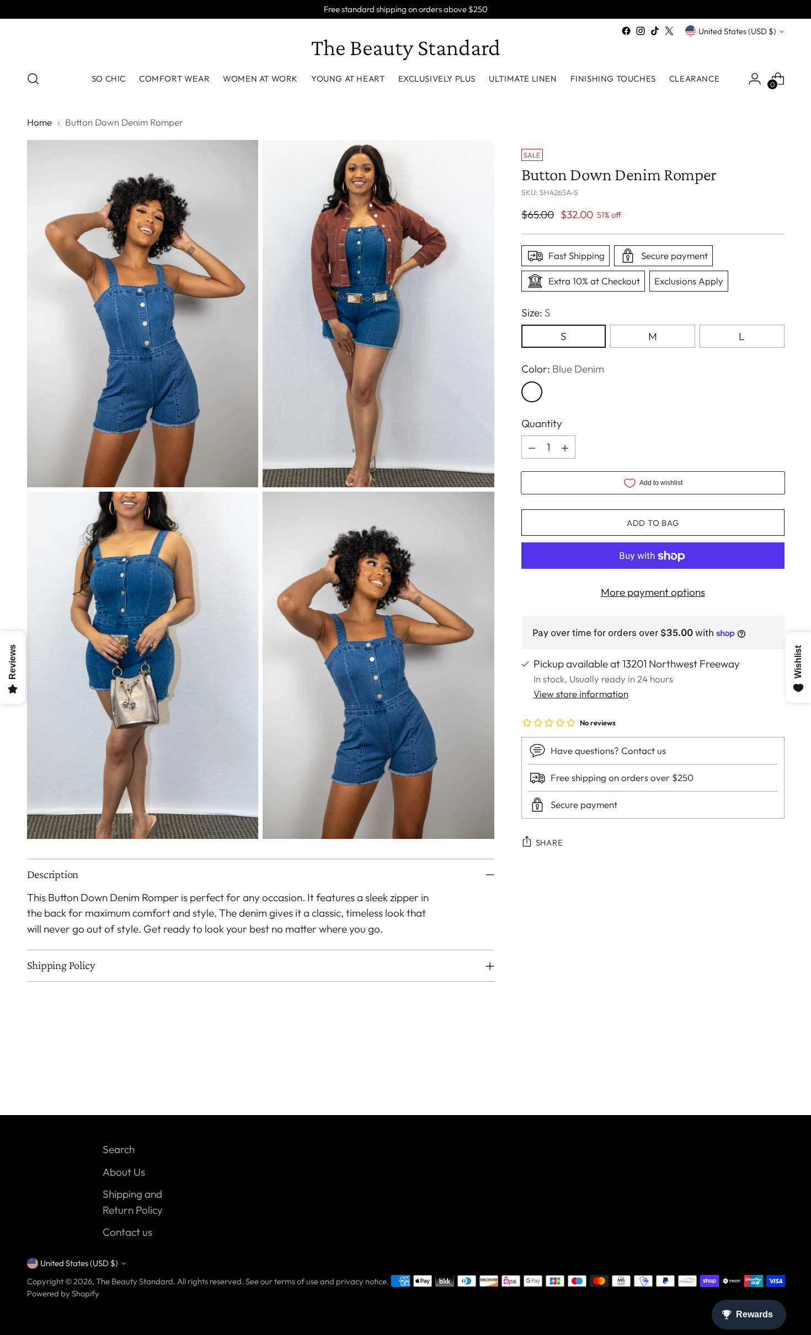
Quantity (541, 423)
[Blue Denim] (531, 391)
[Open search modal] (33, 79)
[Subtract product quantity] (532, 448)
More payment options (653, 592)
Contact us (127, 1232)
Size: (536, 312)
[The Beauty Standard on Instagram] (640, 31)
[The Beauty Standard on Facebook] (626, 31)
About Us (124, 1171)
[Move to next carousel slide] (775, 1077)
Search (119, 1149)
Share (549, 842)
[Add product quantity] (565, 448)
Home (39, 122)
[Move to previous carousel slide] (749, 1077)
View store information (580, 693)
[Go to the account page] (755, 79)
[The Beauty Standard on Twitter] (669, 31)
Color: (562, 369)
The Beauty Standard (134, 1281)
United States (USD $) (737, 31)
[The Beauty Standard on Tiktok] (655, 31)
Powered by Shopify (63, 1293)
